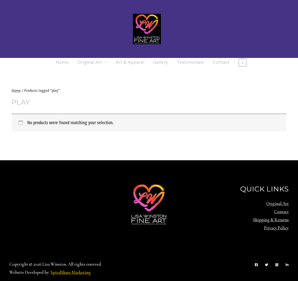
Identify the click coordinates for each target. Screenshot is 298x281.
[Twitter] (266, 264)
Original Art (90, 62)
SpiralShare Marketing (71, 272)
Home (62, 62)
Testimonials (190, 62)
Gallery (160, 62)
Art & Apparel (130, 62)
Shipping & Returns (271, 219)
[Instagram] (276, 264)
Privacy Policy (276, 228)
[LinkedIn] (287, 264)
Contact (221, 62)
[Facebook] (256, 264)
